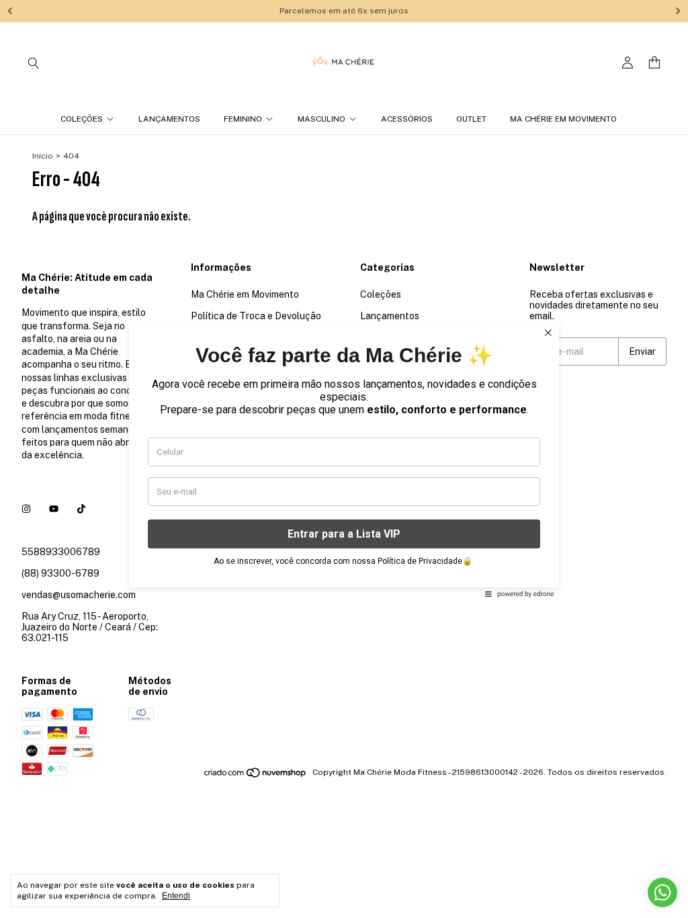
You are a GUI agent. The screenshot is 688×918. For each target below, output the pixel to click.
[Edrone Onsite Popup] (344, 459)
